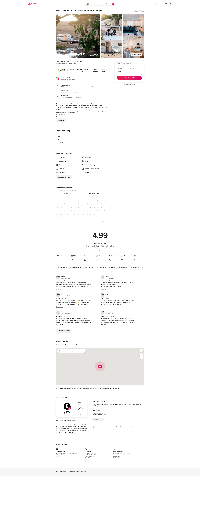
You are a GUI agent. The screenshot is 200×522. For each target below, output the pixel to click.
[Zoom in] (141, 354)
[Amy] (102, 313)
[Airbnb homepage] (32, 4)
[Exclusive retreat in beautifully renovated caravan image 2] (111, 25)
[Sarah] (102, 277)
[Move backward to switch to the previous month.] (57, 193)
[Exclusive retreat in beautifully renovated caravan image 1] (78, 36)
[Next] (144, 267)
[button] (78, 200)
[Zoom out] (141, 358)
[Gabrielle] (58, 277)
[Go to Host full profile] (71, 408)
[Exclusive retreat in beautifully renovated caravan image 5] (133, 47)
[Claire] (58, 295)
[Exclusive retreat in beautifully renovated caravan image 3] (111, 47)
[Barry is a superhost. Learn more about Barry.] (57, 78)
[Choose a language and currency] (166, 3)
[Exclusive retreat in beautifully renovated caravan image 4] (133, 25)
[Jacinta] (58, 313)
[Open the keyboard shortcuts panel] (57, 222)
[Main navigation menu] (170, 3)
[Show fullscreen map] (141, 350)
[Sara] (102, 295)
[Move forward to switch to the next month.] (104, 193)
